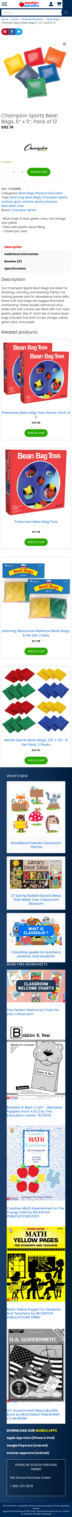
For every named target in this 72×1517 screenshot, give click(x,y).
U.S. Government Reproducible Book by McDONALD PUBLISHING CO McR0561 (33, 1414)
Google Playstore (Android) (27, 1445)
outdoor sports (33, 202)
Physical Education (49, 193)
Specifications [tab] (15, 269)
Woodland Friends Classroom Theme (36, 845)
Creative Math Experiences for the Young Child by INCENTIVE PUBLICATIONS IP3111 (35, 1212)
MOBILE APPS (46, 1430)
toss (21, 206)
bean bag (17, 197)
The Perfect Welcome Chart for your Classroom (33, 1012)
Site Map (19, 1511)
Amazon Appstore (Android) (28, 1453)
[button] (65, 44)
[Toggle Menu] (4, 4)
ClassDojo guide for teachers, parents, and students (36, 954)
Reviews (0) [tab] (13, 261)
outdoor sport (11, 202)
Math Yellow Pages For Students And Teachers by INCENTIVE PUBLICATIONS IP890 (34, 1313)
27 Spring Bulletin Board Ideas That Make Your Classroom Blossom (36, 899)
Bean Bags (26, 193)
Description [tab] (13, 247)
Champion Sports (54, 197)
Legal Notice (8, 1511)
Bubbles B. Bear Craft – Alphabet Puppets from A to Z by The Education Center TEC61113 (35, 1111)
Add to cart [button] (36, 433)
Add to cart (38, 172)
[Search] (66, 12)
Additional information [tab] (21, 254)
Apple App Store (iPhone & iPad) (31, 1438)
